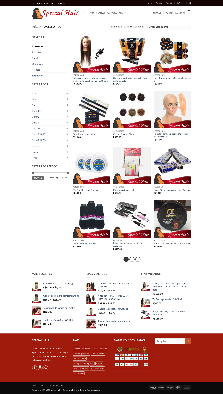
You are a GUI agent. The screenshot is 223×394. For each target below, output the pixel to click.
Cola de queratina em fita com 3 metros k (172, 79)
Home (149, 3)
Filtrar (38, 178)
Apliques (36, 52)
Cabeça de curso (100, 348)
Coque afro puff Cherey (124, 134)
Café (34, 104)
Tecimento (37, 75)
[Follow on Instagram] (190, 3)
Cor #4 (35, 122)
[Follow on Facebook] (187, 3)
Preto (35, 151)
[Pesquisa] (84, 13)
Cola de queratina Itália (84, 134)
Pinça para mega (81, 368)
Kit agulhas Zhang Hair (124, 190)
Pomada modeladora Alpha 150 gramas (172, 243)
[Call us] (45, 367)
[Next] (137, 259)
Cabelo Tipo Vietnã (82, 348)
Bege (34, 99)
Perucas (36, 69)
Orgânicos (37, 63)
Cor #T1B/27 (39, 134)
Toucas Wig (79, 373)
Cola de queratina (81, 353)
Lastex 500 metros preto (84, 243)
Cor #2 (35, 116)
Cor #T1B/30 (39, 140)
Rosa (34, 157)
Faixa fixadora (98, 353)
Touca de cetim (97, 368)
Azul (34, 93)
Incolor (35, 145)
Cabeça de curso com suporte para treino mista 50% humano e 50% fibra (90, 79)
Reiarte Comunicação (89, 390)
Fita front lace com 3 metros (86, 190)
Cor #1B (36, 110)
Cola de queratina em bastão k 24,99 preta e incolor (130, 79)
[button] (157, 13)
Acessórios (38, 46)
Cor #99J (36, 128)
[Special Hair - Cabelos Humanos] (55, 13)
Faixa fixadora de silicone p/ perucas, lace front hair (171, 135)
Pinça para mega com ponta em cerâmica (127, 244)
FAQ (178, 3)
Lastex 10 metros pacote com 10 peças (172, 190)
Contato (169, 3)
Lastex (99, 363)
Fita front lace (80, 358)
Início (36, 26)
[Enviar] (188, 341)
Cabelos (158, 3)
